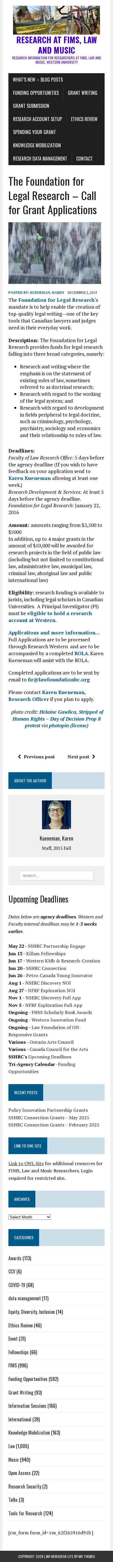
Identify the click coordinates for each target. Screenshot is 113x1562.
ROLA (81, 653)
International (19, 1419)
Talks (13, 1499)
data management (24, 1298)
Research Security (24, 1486)
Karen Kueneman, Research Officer (46, 695)
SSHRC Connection (46, 968)
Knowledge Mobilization (37, 145)
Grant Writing (82, 92)
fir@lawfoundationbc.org (59, 679)
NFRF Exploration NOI (51, 990)
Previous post (39, 756)
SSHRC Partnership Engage (56, 946)
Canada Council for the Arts (59, 1049)
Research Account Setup (37, 119)
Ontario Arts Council (52, 1042)
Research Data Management (40, 158)
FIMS (12, 1365)
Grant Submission (31, 105)
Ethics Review (84, 119)
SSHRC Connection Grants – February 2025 (53, 1125)
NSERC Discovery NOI (48, 983)
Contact (84, 158)
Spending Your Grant (34, 132)
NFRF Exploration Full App (53, 1005)
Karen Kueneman (30, 478)
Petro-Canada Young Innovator (59, 975)
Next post (78, 756)
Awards (14, 1258)
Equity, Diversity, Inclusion (31, 1311)
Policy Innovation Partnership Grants (48, 1110)
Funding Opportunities (36, 92)
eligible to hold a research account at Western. (50, 616)
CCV (11, 1271)
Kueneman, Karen (47, 292)
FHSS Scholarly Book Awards (62, 1012)
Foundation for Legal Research (56, 300)
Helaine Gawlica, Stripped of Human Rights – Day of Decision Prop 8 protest (57, 719)
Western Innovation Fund (59, 1020)
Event (13, 1338)
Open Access (19, 1472)
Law (11, 1446)
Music (13, 1459)
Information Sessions (27, 1405)
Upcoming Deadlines (49, 1057)
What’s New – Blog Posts (38, 79)
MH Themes (87, 1556)
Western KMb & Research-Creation (63, 961)
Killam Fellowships (45, 953)
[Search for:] (56, 875)
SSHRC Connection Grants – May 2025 (48, 1117)
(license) (79, 725)
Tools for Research (25, 1513)
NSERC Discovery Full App (53, 997)
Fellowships (18, 1352)
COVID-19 (16, 1285)
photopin (59, 725)
